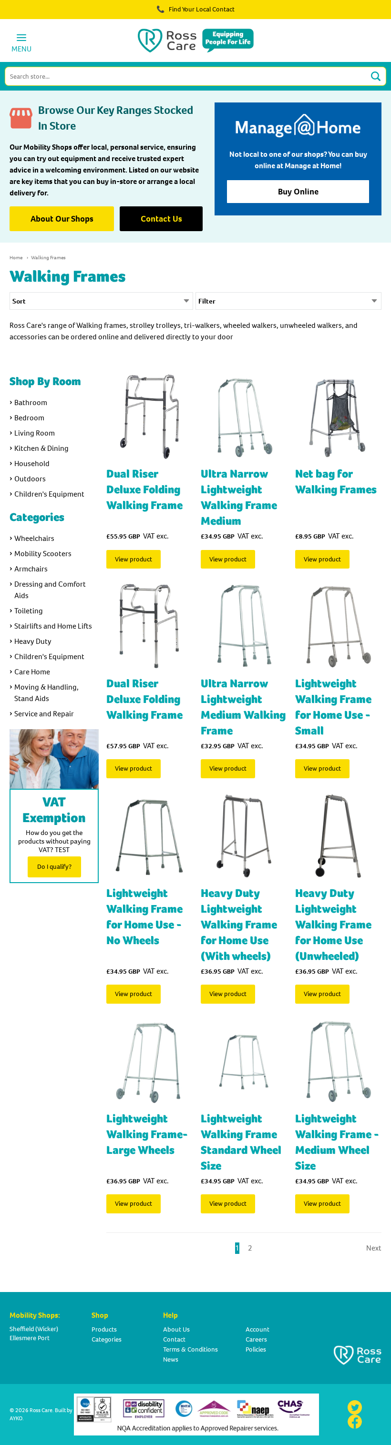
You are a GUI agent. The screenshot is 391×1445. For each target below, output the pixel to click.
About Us (176, 1329)
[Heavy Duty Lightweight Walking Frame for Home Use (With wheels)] (244, 836)
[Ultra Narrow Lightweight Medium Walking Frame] (244, 626)
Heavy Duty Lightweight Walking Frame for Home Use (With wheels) (239, 925)
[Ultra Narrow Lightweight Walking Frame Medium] (244, 417)
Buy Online (298, 191)
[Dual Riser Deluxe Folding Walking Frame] (149, 417)
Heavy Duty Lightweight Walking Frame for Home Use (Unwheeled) (333, 925)
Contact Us (161, 218)
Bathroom (30, 402)
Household (32, 463)
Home (16, 257)
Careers (256, 1339)
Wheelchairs (34, 538)
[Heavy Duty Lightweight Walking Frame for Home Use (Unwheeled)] (338, 836)
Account (257, 1329)
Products (104, 1329)
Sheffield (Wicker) (34, 1328)
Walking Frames (48, 257)
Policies (256, 1349)
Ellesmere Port (30, 1338)
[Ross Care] (196, 40)
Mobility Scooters (43, 554)
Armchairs (31, 569)
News (170, 1359)
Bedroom (29, 418)
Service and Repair (44, 714)
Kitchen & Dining (41, 448)
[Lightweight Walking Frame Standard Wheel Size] (244, 1061)
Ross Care (41, 1410)
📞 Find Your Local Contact (195, 9)
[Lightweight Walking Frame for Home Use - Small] (338, 626)
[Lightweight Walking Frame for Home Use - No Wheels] (149, 836)
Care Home (32, 672)
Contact (174, 1339)
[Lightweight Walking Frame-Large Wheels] (149, 1061)
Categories (107, 1339)
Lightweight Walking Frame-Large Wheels (147, 1134)
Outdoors (30, 479)
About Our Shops (62, 218)
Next (373, 1248)
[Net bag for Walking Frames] (338, 417)
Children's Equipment (49, 494)
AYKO (16, 1418)
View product (133, 559)
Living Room (34, 433)
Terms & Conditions (190, 1349)
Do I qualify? (54, 866)
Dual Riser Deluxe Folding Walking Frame (144, 490)
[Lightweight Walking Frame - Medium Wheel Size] (338, 1061)
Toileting (28, 611)
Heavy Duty (32, 641)
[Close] (356, 14)
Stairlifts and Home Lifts (53, 626)
